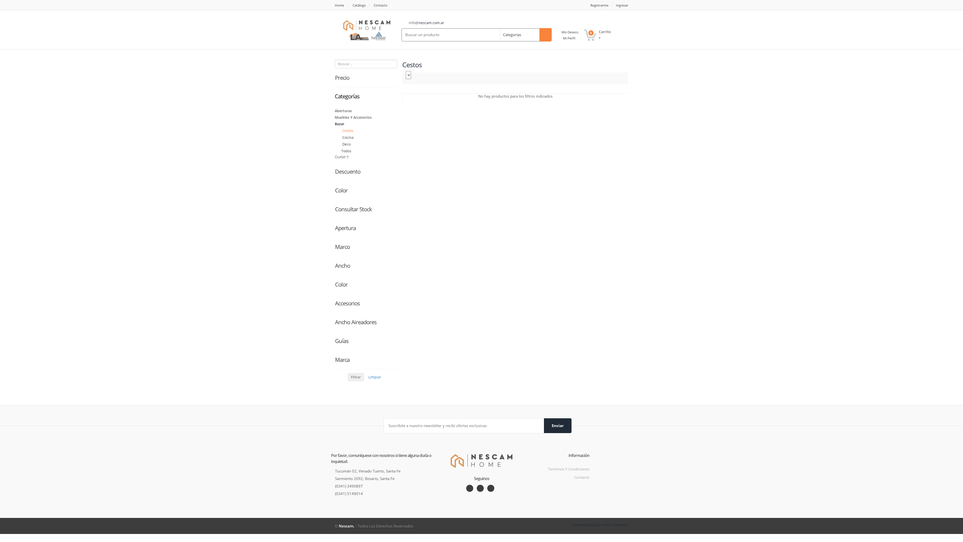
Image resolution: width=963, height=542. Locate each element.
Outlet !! (342, 156)
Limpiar (374, 377)
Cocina (347, 137)
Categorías (512, 34)
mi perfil (568, 38)
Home (339, 5)
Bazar (339, 123)
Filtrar (356, 377)
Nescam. (346, 525)
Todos (346, 151)
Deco (346, 144)
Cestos (347, 130)
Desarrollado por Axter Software (600, 524)
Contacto (380, 5)
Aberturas (343, 110)
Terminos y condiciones (568, 468)
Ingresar (622, 5)
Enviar (558, 425)
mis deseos (569, 32)
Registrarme (599, 5)
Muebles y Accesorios (353, 117)
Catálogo (359, 5)
